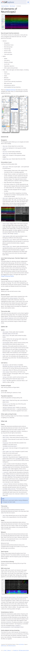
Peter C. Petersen (7, 650)
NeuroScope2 (12, 6)
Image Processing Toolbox (7, 276)
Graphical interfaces (5, 6)
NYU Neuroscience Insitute (24, 650)
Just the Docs (21, 644)
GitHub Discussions (12, 645)
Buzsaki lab (16, 650)
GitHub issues (3, 645)
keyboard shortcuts (10, 89)
